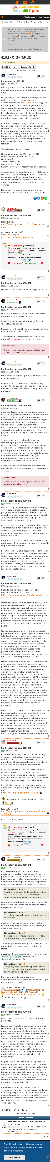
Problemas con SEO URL (16, 57)
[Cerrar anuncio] (48, 27)
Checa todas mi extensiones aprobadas (21, 994)
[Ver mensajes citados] (25, 889)
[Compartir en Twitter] (38, 198)
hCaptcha (31, 992)
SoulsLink (10, 74)
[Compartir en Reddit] (42, 198)
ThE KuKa (10, 208)
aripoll (26, 1127)
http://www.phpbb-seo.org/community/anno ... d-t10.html (23, 812)
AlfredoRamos (12, 858)
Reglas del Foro (9, 62)
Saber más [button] (18, 1151)
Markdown (33, 990)
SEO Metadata (10, 990)
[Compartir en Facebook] (35, 198)
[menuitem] (17, 2)
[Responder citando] (39, 76)
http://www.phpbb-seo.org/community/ (20, 793)
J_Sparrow (11, 300)
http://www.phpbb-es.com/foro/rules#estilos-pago (23, 225)
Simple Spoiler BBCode (11, 992)
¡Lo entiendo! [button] (14, 1157)
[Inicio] (25, 9)
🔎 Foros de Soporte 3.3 (28, 1129)
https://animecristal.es (30, 102)
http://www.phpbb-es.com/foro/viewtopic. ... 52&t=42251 (22, 596)
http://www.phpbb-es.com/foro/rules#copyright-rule (17, 236)
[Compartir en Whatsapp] (45, 198)
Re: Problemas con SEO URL (16, 215)
